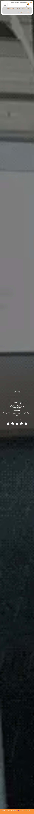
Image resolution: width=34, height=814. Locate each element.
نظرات (28, 12)
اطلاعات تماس (17, 419)
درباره (18, 9)
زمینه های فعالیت (10, 9)
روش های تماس (26, 9)
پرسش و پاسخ (21, 12)
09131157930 (17, 408)
